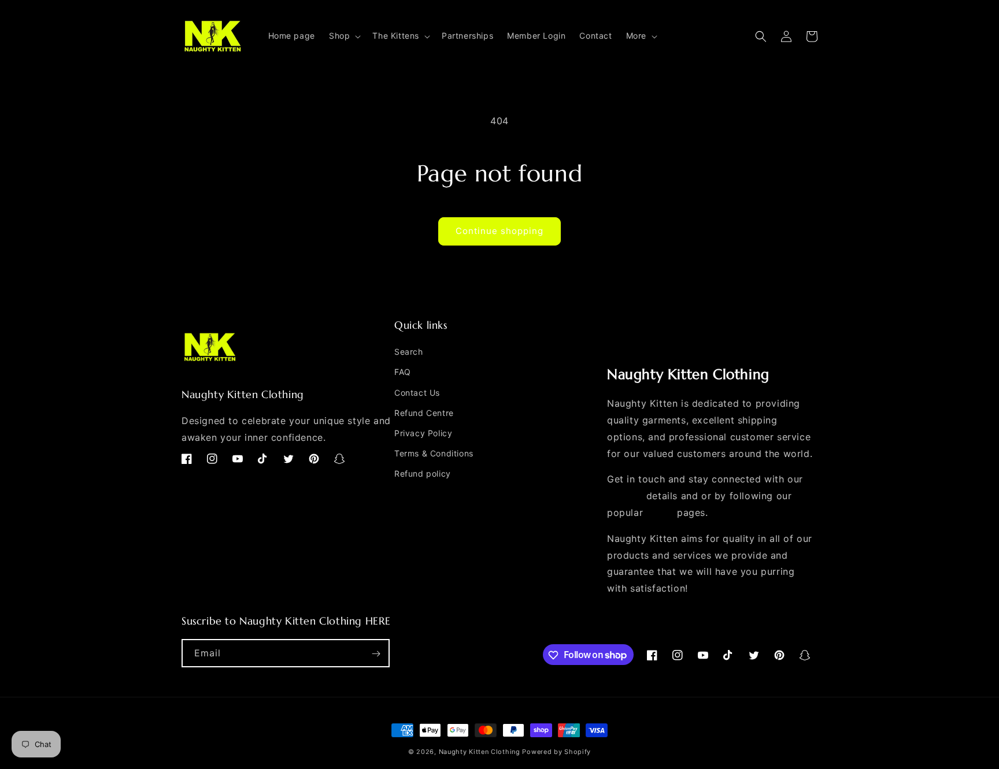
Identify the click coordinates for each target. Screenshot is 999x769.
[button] (343, 36)
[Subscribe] (375, 654)
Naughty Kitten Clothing (479, 752)
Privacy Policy (423, 433)
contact (625, 495)
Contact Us (417, 392)
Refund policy (422, 474)
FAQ (402, 372)
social (660, 512)
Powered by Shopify (556, 752)
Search (408, 351)
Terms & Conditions (433, 453)
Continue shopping (499, 230)
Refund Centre (424, 413)
